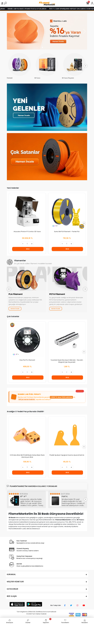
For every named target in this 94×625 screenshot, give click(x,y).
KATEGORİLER (12, 589)
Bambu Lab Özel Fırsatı (29, 394)
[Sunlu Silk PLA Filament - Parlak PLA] (27, 211)
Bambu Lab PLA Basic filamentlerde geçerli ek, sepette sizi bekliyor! (46, 398)
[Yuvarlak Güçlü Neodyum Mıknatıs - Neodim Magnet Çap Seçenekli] (27, 340)
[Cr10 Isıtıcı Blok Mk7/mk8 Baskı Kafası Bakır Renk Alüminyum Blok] (27, 435)
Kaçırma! (80, 390)
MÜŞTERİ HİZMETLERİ (15, 581)
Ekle (28, 249)
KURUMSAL (11, 574)
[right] (86, 66)
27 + (56, 354)
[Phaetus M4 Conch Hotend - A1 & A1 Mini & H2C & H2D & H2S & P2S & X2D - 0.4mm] (66, 211)
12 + (17, 226)
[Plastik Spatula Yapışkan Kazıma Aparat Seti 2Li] (66, 435)
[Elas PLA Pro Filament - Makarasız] (66, 340)
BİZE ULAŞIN (12, 596)
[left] (8, 66)
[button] (42, 47)
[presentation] (9, 289)
